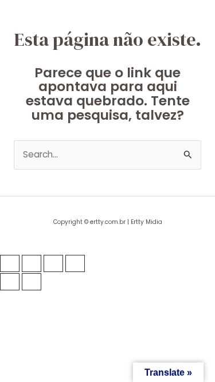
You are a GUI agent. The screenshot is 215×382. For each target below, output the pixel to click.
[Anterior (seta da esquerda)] (9, 281)
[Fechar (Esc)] (75, 263)
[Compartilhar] (53, 263)
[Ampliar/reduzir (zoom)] (9, 263)
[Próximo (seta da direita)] (31, 281)
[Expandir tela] (31, 263)
